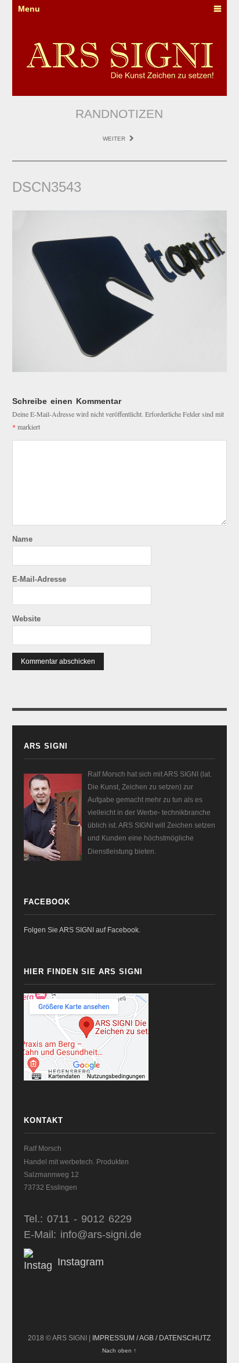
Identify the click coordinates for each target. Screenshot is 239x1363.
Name (22, 539)
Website (26, 618)
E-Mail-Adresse (39, 579)
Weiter (115, 138)
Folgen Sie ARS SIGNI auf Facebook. (82, 930)
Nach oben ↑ (119, 1350)
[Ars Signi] (120, 60)
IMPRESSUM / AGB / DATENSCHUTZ (151, 1338)
